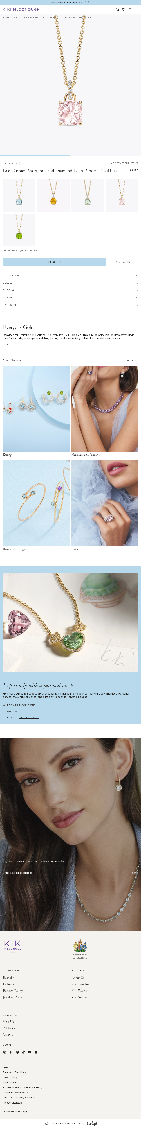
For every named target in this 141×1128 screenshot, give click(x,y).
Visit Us (8, 1022)
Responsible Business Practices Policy (22, 1087)
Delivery (9, 984)
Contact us (10, 1015)
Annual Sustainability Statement (19, 1097)
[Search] (117, 9)
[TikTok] (23, 1052)
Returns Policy (13, 991)
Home (6, 18)
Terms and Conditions (14, 1072)
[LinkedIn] (36, 1052)
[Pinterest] (17, 1052)
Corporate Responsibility (15, 1092)
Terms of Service (11, 1082)
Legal (6, 1067)
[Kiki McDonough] (21, 9)
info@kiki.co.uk (29, 718)
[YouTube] (30, 1052)
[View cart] (130, 9)
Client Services (13, 971)
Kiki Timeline (80, 984)
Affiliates (9, 1028)
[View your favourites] (123, 9)
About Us (77, 978)
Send (135, 872)
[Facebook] (11, 1052)
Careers (8, 1034)
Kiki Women (80, 991)
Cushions (11, 163)
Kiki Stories (79, 997)
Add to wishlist (122, 163)
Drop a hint (123, 261)
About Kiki (78, 971)
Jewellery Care (12, 997)
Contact (8, 1008)
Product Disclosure (12, 1102)
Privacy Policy (10, 1077)
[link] (70, 1123)
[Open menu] (136, 9)
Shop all (9, 345)
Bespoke (8, 978)
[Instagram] (5, 1052)
